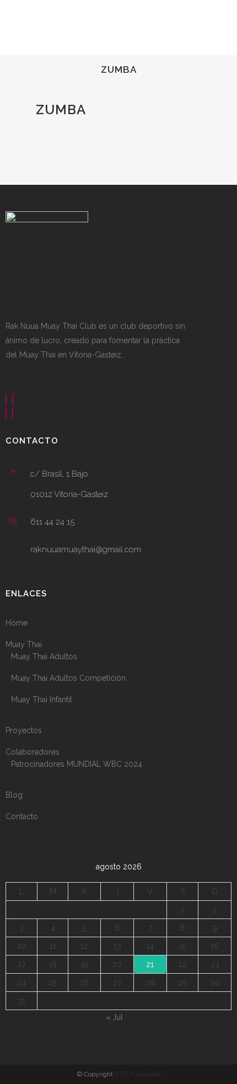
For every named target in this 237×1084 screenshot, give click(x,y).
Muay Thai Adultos (44, 656)
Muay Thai (24, 644)
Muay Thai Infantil (41, 699)
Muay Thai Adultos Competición (68, 678)
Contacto (22, 816)
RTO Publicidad (137, 1074)
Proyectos (24, 730)
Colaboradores (33, 751)
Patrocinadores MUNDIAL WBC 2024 (76, 764)
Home (17, 622)
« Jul (114, 1017)
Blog (14, 795)
